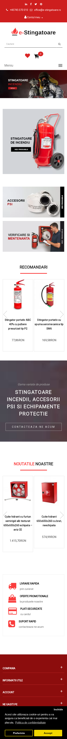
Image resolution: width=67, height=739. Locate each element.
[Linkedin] (26, 4)
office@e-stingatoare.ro (47, 9)
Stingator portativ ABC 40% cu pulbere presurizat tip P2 (18, 324)
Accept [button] (48, 733)
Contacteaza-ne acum (33, 426)
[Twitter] (35, 4)
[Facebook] (31, 4)
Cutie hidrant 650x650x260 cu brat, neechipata (49, 521)
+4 (11, 9)
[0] (27, 56)
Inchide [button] (58, 709)
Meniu (8, 65)
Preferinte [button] (19, 733)
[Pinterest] (41, 4)
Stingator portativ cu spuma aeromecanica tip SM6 (49, 324)
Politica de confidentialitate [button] (30, 722)
